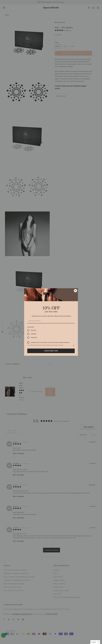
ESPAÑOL (33, 334)
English (93, 642)
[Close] (75, 290)
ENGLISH (33, 330)
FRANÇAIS (34, 337)
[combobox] (95, 642)
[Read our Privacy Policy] (73, 345)
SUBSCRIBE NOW (51, 351)
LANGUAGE (30, 327)
